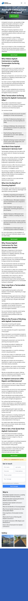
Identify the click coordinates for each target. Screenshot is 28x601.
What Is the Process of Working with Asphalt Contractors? (12, 517)
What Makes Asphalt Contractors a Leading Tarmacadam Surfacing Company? (14, 495)
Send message (14, 486)
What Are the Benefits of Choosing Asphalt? (14, 506)
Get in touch (14, 16)
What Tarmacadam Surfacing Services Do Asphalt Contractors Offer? (13, 499)
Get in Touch (14, 55)
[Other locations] (21, 3)
